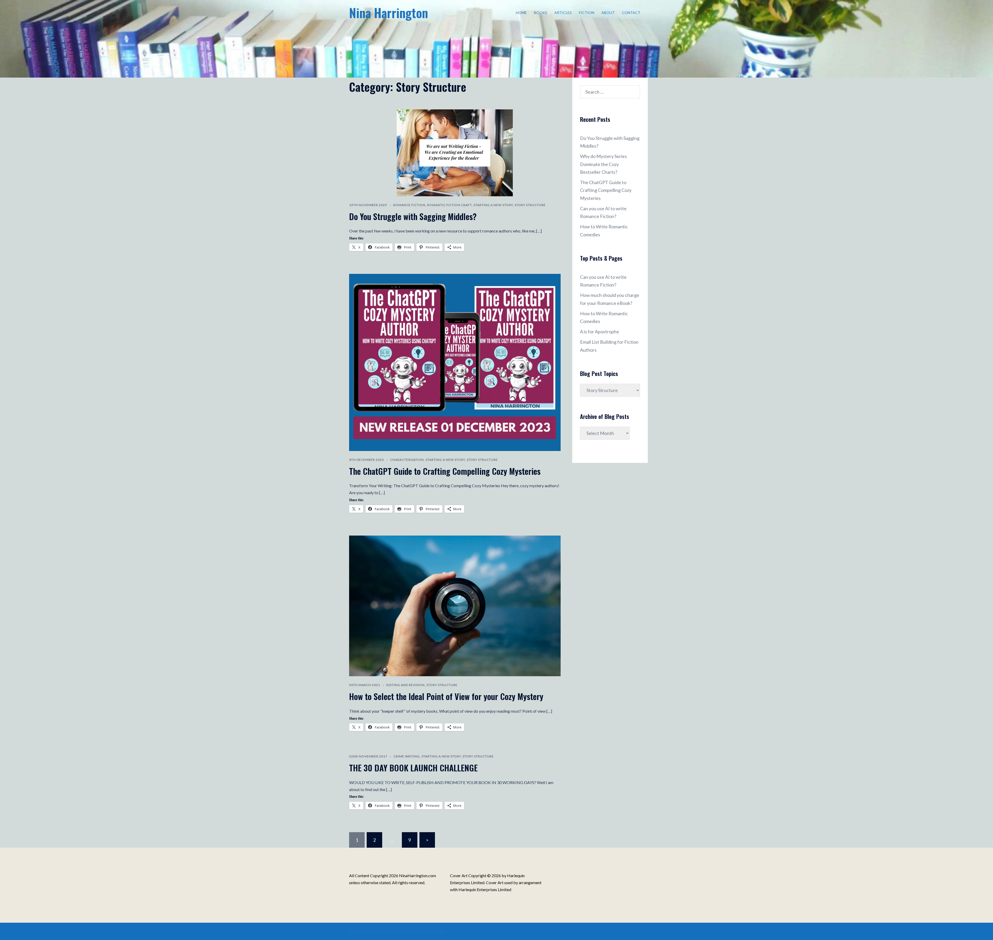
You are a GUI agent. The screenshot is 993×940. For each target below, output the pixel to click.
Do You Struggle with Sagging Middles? (413, 216)
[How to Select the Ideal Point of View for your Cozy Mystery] (455, 605)
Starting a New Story (493, 205)
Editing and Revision (405, 685)
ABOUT (608, 12)
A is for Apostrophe (599, 331)
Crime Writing (407, 756)
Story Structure (530, 205)
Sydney (437, 931)
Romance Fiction (409, 205)
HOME (521, 12)
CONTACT (631, 12)
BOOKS (540, 12)
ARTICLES (563, 12)
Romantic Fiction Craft (449, 205)
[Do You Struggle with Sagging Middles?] (455, 152)
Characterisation (407, 460)
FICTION (586, 12)
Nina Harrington (388, 12)
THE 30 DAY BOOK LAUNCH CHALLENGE (413, 768)
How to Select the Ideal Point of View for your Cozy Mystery (446, 696)
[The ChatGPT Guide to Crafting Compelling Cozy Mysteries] (455, 362)
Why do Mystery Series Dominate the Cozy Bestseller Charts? (603, 164)
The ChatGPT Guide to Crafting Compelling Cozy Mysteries (444, 471)
